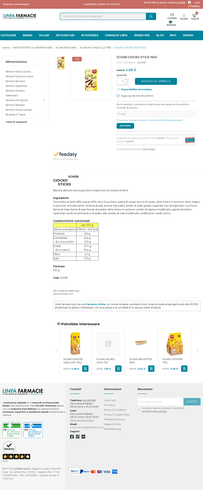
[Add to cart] (85, 368)
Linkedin (83, 438)
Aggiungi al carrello (156, 81)
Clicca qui (149, 149)
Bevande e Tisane (15, 114)
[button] (56, 351)
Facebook (72, 437)
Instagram (77, 438)
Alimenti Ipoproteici (16, 86)
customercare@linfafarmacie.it (87, 427)
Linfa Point (110, 400)
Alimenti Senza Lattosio (19, 109)
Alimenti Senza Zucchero (19, 76)
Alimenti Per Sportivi (17, 100)
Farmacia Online (96, 304)
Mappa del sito (112, 424)
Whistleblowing (112, 429)
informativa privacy (156, 411)
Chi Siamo (109, 405)
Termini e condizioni (115, 409)
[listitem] (75, 351)
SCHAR (141, 62)
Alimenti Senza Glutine (18, 71)
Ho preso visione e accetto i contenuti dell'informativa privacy (151, 120)
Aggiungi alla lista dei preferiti (136, 95)
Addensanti (12, 95)
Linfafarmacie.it (21, 468)
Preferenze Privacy (114, 419)
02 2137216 (113, 4)
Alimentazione (16, 62)
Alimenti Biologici (15, 105)
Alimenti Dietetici (15, 90)
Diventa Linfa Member (16, 4)
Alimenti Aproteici (15, 81)
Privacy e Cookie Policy (117, 414)
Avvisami (125, 125)
